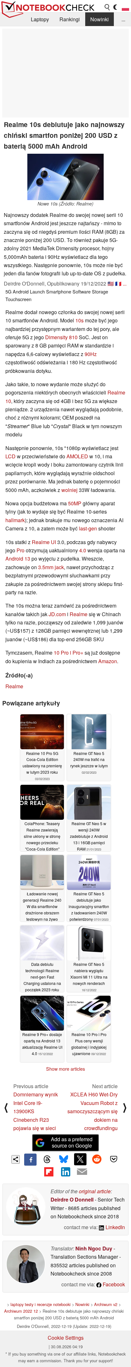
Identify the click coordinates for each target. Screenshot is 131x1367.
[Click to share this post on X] (80, 1159)
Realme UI (44, 542)
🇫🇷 (118, 283)
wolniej (69, 490)
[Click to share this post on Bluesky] (64, 1160)
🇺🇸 (110, 283)
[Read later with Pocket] (113, 1159)
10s (79, 320)
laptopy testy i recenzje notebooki (40, 1304)
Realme (78, 614)
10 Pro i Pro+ (68, 652)
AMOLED (77, 456)
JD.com (57, 614)
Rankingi (69, 19)
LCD (10, 456)
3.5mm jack (51, 567)
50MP (74, 503)
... (123, 19)
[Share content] (15, 1159)
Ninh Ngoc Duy (93, 1248)
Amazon (107, 661)
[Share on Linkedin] (65, 1172)
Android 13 (17, 558)
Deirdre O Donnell (72, 1199)
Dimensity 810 (61, 337)
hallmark (15, 520)
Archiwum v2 (105, 1304)
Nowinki (99, 19)
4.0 (82, 550)
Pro (20, 550)
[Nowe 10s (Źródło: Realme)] (65, 177)
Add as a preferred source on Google (72, 1142)
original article (95, 1191)
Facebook (113, 1284)
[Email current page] (82, 1172)
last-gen (88, 528)
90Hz (91, 354)
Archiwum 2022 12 (21, 1311)
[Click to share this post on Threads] (47, 1160)
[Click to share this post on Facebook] (30, 1160)
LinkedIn (114, 1227)
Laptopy (40, 19)
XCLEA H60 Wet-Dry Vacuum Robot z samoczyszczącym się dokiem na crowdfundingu (92, 1111)
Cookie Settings (66, 1337)
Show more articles (65, 1069)
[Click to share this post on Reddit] (97, 1159)
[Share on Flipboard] (49, 1172)
